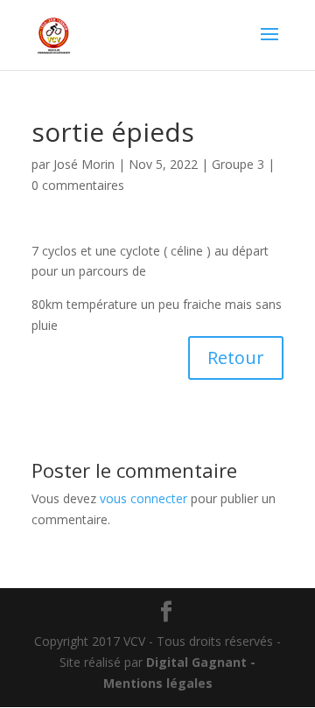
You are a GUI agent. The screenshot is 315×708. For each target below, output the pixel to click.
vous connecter (143, 498)
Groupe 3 (238, 164)
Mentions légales (158, 683)
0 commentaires (78, 185)
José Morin (84, 164)
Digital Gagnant (196, 662)
